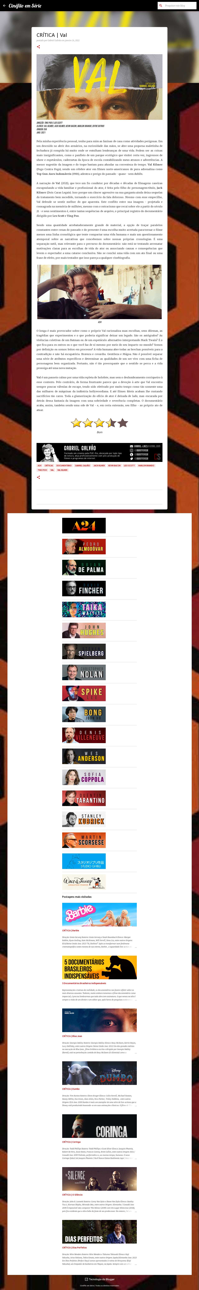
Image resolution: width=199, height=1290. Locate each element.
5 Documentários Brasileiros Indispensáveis (84, 983)
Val (52, 470)
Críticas (49, 466)
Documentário (64, 466)
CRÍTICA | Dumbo (71, 1089)
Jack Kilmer (99, 466)
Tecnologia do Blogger (101, 1279)
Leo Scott (129, 466)
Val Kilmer (62, 470)
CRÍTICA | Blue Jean (72, 1036)
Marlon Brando (146, 466)
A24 (39, 466)
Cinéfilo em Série (25, 5)
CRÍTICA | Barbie (70, 930)
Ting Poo (42, 470)
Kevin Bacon (114, 466)
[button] (38, 47)
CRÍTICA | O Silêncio (72, 1195)
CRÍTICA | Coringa (71, 1142)
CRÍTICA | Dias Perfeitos (74, 1247)
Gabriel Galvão (82, 466)
